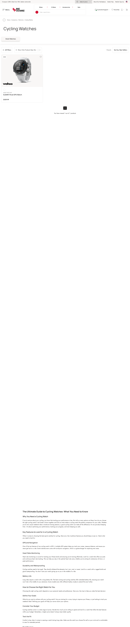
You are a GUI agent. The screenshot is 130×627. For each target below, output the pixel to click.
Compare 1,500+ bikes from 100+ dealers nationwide (16, 2)
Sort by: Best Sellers (120, 50)
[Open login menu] (122, 10)
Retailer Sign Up (119, 2)
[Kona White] (4, 90)
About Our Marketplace (100, 2)
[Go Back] (4, 20)
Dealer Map (110, 2)
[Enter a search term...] (36, 12)
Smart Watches (10, 39)
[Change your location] (127, 2)
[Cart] (127, 10)
